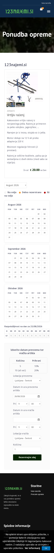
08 (15, 263)
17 (27, 267)
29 (39, 233)
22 (15, 272)
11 (33, 263)
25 (33, 272)
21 (9, 272)
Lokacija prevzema (22, 376)
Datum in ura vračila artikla (23, 412)
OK (46, 548)
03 (27, 258)
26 (21, 233)
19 (39, 267)
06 (44, 258)
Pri (14, 403)
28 (33, 233)
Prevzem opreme (37, 494)
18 (33, 267)
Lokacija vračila (21, 433)
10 (27, 263)
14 (9, 267)
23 (21, 272)
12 (39, 263)
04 (33, 258)
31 (9, 237)
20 (44, 267)
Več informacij (33, 548)
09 (21, 263)
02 (21, 258)
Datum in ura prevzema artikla (25, 389)
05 (39, 258)
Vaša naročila (46, 3)
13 (44, 263)
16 (21, 267)
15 (15, 267)
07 (9, 263)
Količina (17, 444)
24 (27, 272)
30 (44, 233)
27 (27, 233)
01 (15, 258)
